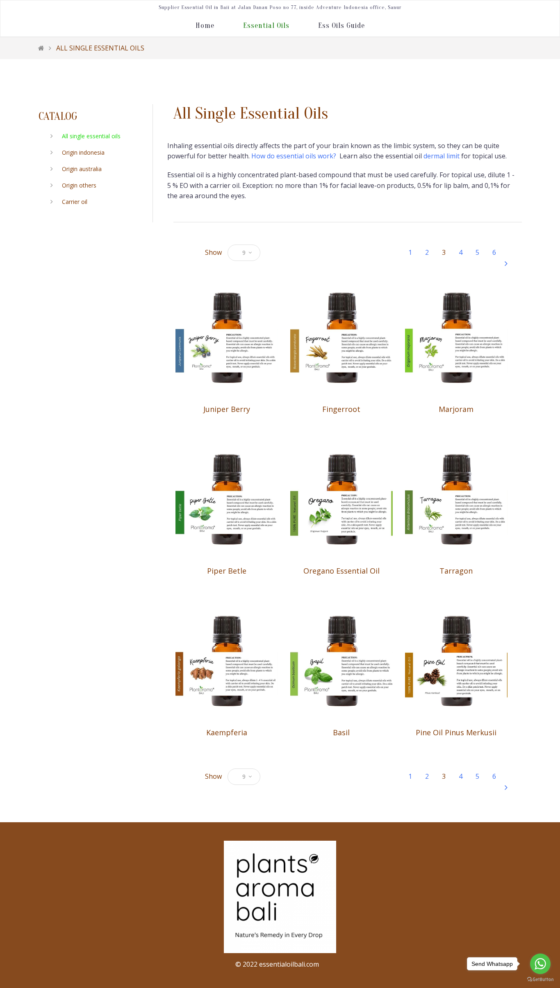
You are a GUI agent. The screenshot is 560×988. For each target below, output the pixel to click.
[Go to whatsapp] (540, 964)
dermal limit (441, 155)
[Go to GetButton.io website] (540, 979)
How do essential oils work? (294, 155)
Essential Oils (266, 25)
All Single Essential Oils (100, 48)
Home (205, 25)
